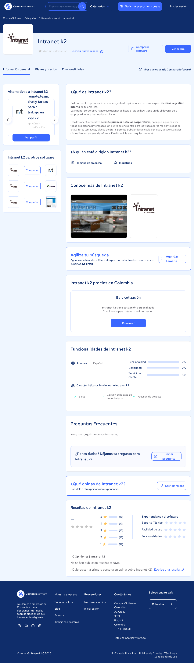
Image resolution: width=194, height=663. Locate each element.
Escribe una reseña (167, 570)
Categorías (97, 6)
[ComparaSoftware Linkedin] (19, 625)
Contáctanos (122, 594)
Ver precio (178, 49)
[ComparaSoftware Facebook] (33, 625)
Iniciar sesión (179, 6)
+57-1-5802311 (122, 629)
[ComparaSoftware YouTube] (26, 625)
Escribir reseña (174, 485)
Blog (57, 608)
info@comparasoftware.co (128, 638)
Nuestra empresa (66, 594)
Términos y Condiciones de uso (165, 655)
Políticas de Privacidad (124, 653)
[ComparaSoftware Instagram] (40, 625)
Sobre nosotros (64, 602)
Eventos (59, 615)
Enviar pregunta (168, 456)
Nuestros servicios (95, 602)
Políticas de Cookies (150, 653)
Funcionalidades (73, 69)
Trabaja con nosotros (67, 622)
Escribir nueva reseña (85, 51)
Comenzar (128, 323)
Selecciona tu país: (161, 592)
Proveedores (93, 594)
